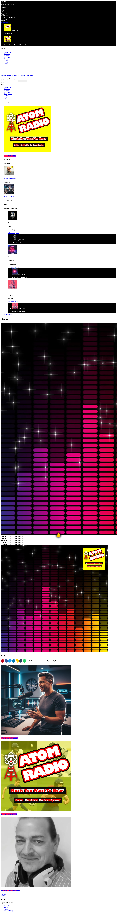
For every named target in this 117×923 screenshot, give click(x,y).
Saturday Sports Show (9, 814)
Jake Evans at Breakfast (9, 738)
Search (23, 81)
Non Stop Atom (10, 156)
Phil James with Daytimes (9, 196)
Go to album (4, 22)
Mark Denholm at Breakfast (10, 178)
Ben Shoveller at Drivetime (10, 890)
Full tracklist (8, 315)
